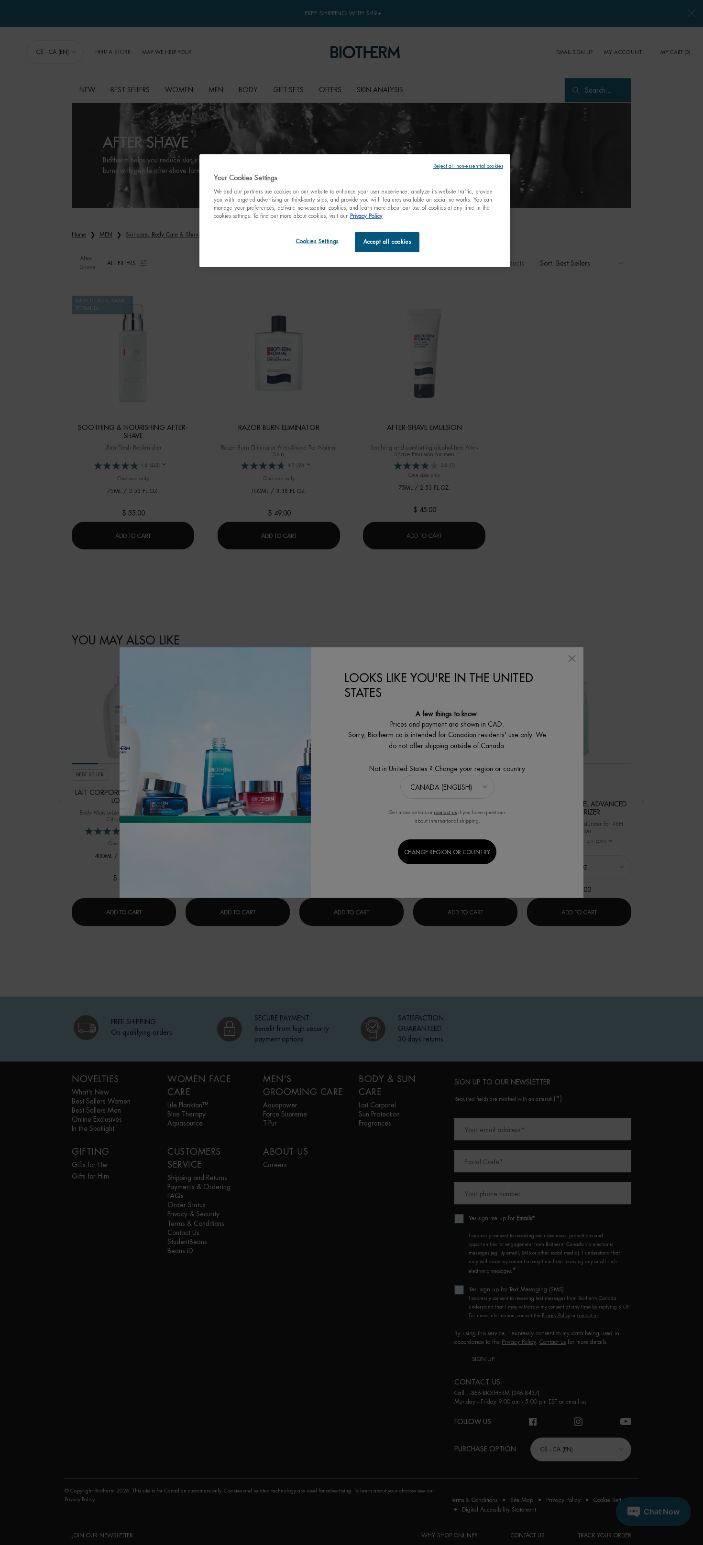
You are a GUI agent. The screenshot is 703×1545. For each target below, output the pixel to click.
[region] (354, 210)
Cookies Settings (317, 241)
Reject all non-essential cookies (468, 166)
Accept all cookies (387, 242)
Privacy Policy (366, 216)
